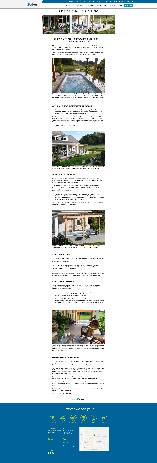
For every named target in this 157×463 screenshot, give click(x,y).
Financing (108, 1)
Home (64, 441)
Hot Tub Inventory (74, 1)
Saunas (82, 5)
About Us (122, 1)
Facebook (49, 453)
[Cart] (132, 1)
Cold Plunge (90, 5)
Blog (128, 1)
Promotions (128, 5)
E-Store (84, 1)
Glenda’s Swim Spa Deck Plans (33, 4)
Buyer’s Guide (73, 422)
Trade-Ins (94, 422)
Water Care (112, 5)
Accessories (103, 5)
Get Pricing (99, 1)
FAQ (115, 1)
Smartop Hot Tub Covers (70, 447)
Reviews (91, 1)
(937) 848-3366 (53, 441)
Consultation (104, 422)
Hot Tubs (67, 5)
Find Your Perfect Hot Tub (69, 444)
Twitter (53, 453)
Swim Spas (75, 5)
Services (120, 5)
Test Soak (63, 422)
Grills (97, 5)
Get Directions (52, 435)
